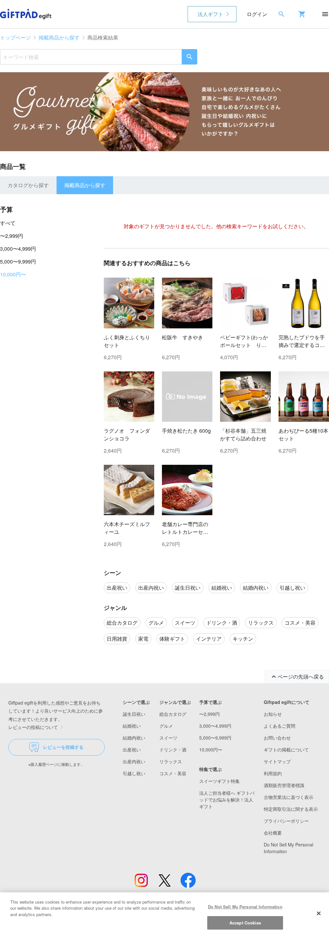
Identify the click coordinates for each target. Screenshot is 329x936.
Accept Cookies (245, 923)
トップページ (15, 37)
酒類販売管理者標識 (284, 785)
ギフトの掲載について (286, 749)
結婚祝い (132, 726)
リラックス (170, 761)
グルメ (166, 726)
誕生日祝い (134, 714)
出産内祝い (134, 761)
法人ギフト (210, 14)
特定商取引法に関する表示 (291, 809)
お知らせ (273, 714)
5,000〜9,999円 (18, 261)
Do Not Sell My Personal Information (245, 907)
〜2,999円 (11, 235)
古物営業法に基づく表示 (288, 797)
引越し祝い (134, 773)
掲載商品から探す (59, 37)
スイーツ (168, 737)
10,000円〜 (13, 274)
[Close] (319, 913)
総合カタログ (172, 714)
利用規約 (273, 773)
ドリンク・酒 (172, 749)
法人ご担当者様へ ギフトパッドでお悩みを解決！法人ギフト (226, 800)
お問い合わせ (277, 737)
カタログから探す (28, 185)
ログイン (257, 14)
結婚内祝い (134, 737)
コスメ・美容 (172, 773)
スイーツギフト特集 (219, 781)
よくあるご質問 (279, 726)
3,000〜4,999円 (18, 248)
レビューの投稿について (33, 727)
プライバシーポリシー (286, 821)
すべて (7, 223)
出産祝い (132, 749)
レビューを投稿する (63, 747)
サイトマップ (277, 761)
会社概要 (273, 832)
